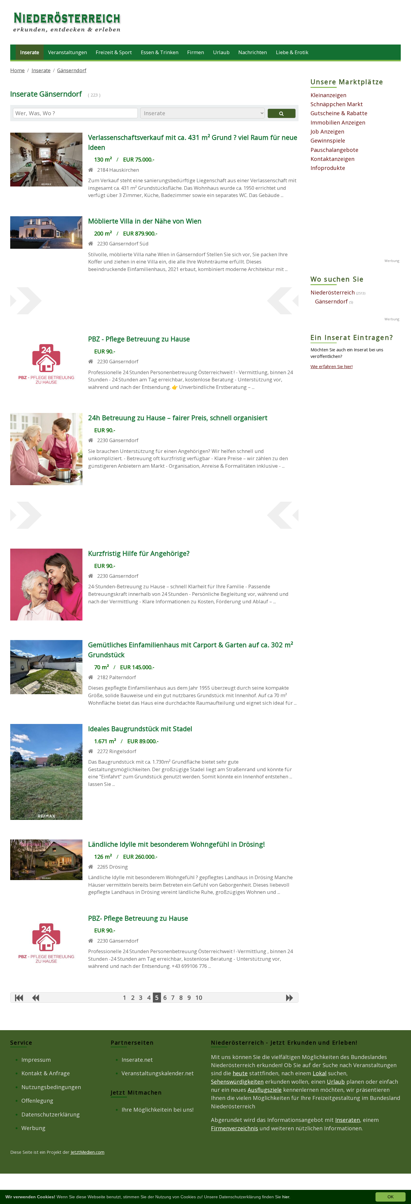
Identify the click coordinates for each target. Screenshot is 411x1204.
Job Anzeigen (327, 131)
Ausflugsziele (265, 1089)
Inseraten (347, 1119)
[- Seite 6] (289, 997)
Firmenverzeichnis (234, 1128)
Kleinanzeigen (328, 95)
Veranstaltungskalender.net (158, 1073)
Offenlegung (37, 1100)
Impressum (36, 1059)
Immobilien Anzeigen (338, 122)
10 (199, 997)
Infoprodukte (328, 167)
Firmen (195, 52)
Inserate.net (137, 1059)
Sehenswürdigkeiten (237, 1081)
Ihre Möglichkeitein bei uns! (157, 1109)
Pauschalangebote (334, 149)
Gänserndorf (71, 70)
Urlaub (221, 52)
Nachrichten (252, 52)
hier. (286, 1196)
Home (17, 70)
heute (240, 1073)
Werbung (33, 1128)
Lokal (319, 1073)
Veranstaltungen (67, 52)
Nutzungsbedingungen (51, 1087)
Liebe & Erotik (292, 52)
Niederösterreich (333, 292)
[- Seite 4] (35, 997)
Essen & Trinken (159, 52)
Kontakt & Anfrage (45, 1073)
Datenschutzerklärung (50, 1114)
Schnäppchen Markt (337, 104)
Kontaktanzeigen (332, 158)
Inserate (29, 52)
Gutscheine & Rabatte (339, 113)
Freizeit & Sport (114, 52)
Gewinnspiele (328, 140)
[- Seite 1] (19, 997)
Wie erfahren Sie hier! (332, 366)
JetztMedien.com (87, 1152)
